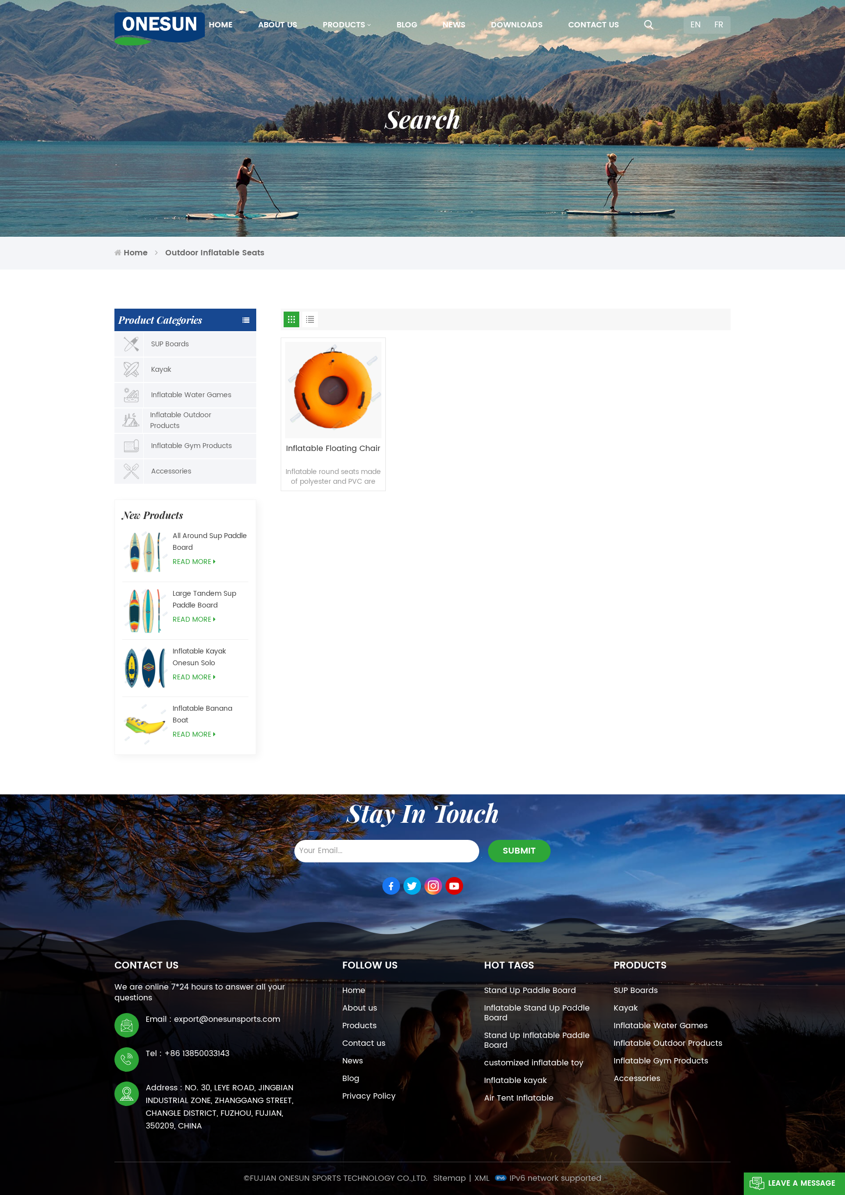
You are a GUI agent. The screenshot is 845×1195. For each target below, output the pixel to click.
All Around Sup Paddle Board (210, 541)
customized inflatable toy (533, 1063)
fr (718, 25)
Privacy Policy (369, 1096)
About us (277, 25)
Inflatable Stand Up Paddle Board (537, 1013)
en (695, 25)
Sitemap (449, 1178)
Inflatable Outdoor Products (180, 420)
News (454, 25)
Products (344, 25)
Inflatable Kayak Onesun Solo (199, 657)
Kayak (161, 369)
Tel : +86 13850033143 (187, 1053)
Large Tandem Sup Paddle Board (204, 599)
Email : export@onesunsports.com (213, 1019)
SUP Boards (170, 344)
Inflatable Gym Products (191, 445)
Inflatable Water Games (191, 395)
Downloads (517, 25)
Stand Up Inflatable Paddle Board (537, 1040)
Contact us (593, 25)
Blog (407, 25)
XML (481, 1178)
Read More (192, 561)
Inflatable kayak (515, 1080)
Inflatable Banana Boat (202, 714)
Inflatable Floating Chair (333, 449)
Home (221, 25)
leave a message (801, 1183)
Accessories (171, 471)
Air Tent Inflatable (519, 1098)
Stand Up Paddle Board (530, 990)
